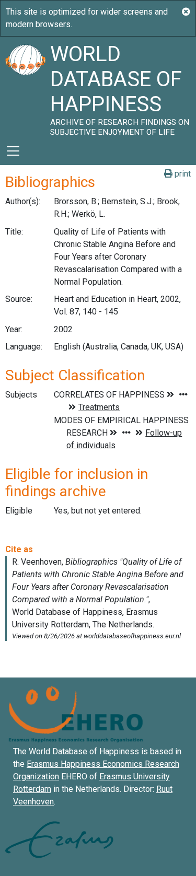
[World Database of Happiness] (25, 87)
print (181, 174)
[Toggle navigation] (13, 151)
